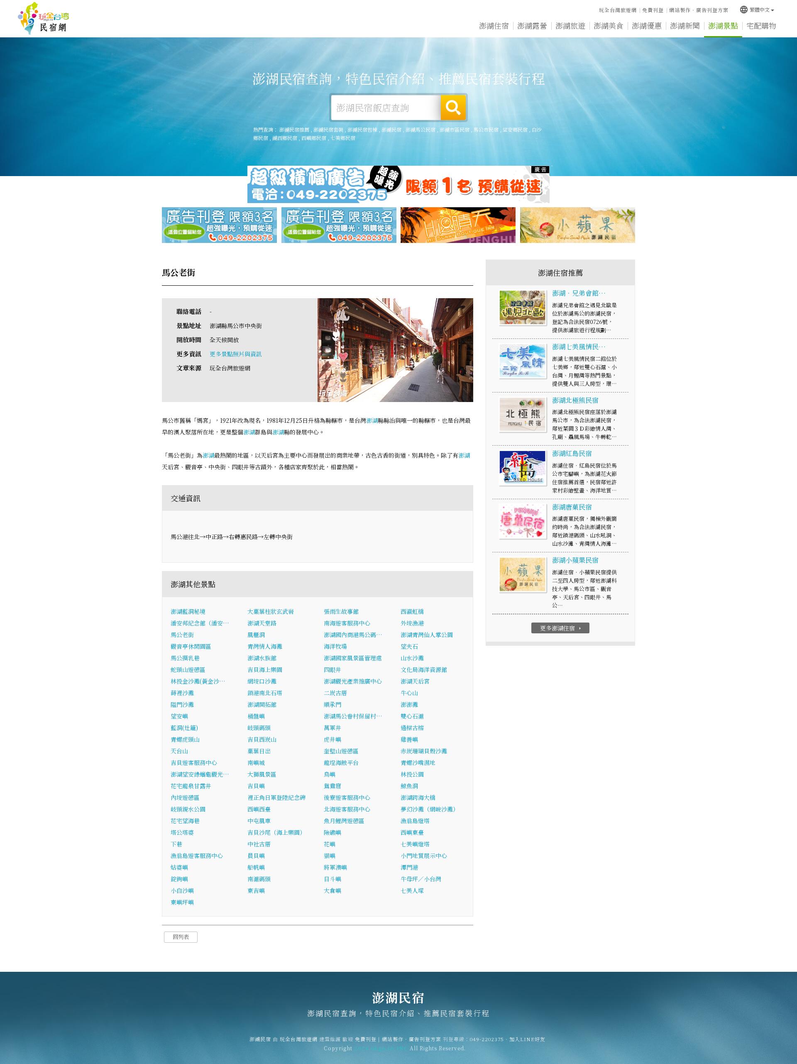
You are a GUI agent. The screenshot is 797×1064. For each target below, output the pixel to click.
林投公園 (412, 774)
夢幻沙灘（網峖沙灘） (430, 809)
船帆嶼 (256, 867)
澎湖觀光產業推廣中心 (353, 681)
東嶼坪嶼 (182, 902)
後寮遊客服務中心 (347, 797)
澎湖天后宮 (415, 681)
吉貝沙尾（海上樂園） (276, 832)
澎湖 (372, 420)
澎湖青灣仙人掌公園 (427, 634)
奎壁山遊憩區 (341, 751)
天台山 (179, 751)
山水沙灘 (412, 658)
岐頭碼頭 (259, 727)
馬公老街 (182, 634)
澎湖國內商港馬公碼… (353, 634)
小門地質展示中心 (424, 855)
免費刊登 (653, 9)
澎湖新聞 (685, 25)
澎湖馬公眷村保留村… (353, 716)
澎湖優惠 (647, 25)
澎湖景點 (723, 25)
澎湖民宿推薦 (294, 129)
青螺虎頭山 (185, 739)
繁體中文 (754, 9)
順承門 (332, 704)
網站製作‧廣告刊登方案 (699, 9)
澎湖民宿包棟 (362, 129)
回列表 (181, 937)
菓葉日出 (259, 751)
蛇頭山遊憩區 (188, 669)
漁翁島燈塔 (415, 820)
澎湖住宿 (494, 25)
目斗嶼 (332, 879)
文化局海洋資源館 (424, 669)
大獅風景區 (261, 774)
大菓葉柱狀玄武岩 (270, 611)
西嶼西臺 (259, 809)
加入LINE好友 (527, 1038)
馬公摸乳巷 (185, 658)
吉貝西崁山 (261, 739)
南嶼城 (256, 762)
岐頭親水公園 (188, 809)
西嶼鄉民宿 (313, 137)
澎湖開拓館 (261, 704)
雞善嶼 (409, 739)
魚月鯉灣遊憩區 (344, 820)
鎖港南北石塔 (264, 693)
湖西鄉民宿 (284, 137)
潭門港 (409, 867)
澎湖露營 (532, 25)
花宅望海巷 (185, 820)
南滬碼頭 (259, 879)
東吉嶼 (256, 890)
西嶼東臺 (412, 832)
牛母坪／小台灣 (421, 879)
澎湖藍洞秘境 (188, 611)
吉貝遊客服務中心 (194, 762)
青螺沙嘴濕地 (418, 762)
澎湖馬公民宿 (420, 129)
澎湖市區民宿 (454, 129)
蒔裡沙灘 (182, 693)
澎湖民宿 (44, 18)
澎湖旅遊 (570, 25)
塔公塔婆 (182, 832)
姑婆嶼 (179, 867)
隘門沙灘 (182, 704)
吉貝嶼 (256, 786)
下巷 (176, 844)
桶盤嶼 (256, 716)
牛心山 (409, 693)
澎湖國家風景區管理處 (353, 658)
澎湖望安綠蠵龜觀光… (200, 774)
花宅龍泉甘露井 (191, 786)
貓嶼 (329, 855)
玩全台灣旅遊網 (618, 9)
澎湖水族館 (261, 658)
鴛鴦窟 (332, 786)
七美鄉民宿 (342, 137)
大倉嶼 (332, 890)
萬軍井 (332, 727)
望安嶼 (179, 716)
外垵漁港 (412, 623)
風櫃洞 (256, 634)
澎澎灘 (409, 704)
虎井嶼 (332, 739)
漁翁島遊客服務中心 (197, 855)
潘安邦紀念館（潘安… (200, 623)
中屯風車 (259, 820)
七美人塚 (412, 890)
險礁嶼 (332, 832)
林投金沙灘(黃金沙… (198, 681)
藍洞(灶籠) (184, 727)
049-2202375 (487, 1038)
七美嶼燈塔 (415, 844)
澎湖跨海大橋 (418, 797)
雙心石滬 (412, 716)
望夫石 (409, 646)
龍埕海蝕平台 (341, 762)
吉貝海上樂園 (264, 669)
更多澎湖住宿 (561, 628)
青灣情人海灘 (264, 646)
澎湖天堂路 (261, 623)
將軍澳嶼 (335, 867)
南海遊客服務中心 (347, 623)
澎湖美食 (608, 25)
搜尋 (453, 107)
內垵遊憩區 (185, 797)
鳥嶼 (329, 774)
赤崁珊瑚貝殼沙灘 (424, 751)
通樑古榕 (412, 727)
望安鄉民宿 (515, 129)
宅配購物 (761, 25)
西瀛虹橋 (412, 611)
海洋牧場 (335, 646)
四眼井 (332, 669)
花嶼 (329, 844)
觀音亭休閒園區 (191, 646)
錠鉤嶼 (179, 879)
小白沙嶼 (182, 890)
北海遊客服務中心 (347, 809)
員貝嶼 (256, 855)
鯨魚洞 (409, 786)
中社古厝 (259, 844)
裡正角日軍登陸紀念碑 (276, 797)
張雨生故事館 (341, 611)
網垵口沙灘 (261, 681)
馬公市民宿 (486, 129)
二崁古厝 (335, 693)
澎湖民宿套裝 (328, 129)
